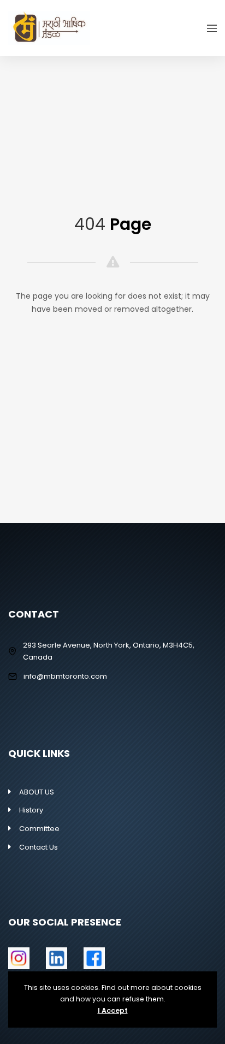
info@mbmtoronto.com (65, 676)
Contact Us (38, 847)
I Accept (113, 1010)
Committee (39, 828)
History (31, 810)
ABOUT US (36, 792)
